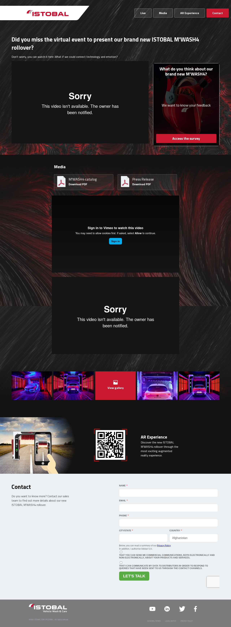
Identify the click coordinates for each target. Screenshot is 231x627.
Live (143, 13)
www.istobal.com (37, 619)
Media (163, 13)
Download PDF (78, 184)
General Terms (154, 621)
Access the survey (186, 138)
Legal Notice (170, 621)
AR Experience (189, 13)
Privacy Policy (186, 621)
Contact (217, 13)
